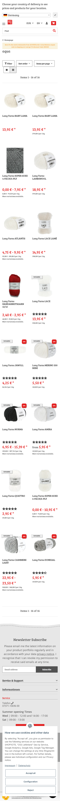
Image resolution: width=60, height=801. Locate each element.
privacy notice (45, 654)
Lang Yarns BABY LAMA (14, 115)
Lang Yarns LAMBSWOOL (39, 177)
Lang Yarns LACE (41, 301)
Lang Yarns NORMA (12, 429)
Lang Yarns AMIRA (42, 429)
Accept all (31, 773)
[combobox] (26, 15)
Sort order (23, 63)
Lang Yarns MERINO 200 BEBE (45, 367)
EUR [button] (29, 23)
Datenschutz (24, 765)
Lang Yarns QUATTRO (13, 495)
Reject (31, 790)
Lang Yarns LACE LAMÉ (44, 238)
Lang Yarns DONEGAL (43, 559)
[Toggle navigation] (3, 22)
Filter (9, 63)
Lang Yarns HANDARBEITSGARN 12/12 (13, 304)
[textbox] (26, 15)
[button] (46, 23)
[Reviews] (39, 314)
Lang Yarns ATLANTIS (13, 238)
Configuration (31, 781)
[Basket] (54, 23)
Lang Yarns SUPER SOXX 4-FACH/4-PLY (15, 177)
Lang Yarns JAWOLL (13, 365)
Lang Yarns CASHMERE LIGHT (14, 561)
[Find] (54, 31)
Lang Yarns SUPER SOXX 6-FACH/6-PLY (45, 497)
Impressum (10, 765)
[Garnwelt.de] (10, 22)
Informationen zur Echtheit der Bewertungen (27, 798)
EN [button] (38, 23)
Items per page (43, 63)
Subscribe (46, 669)
